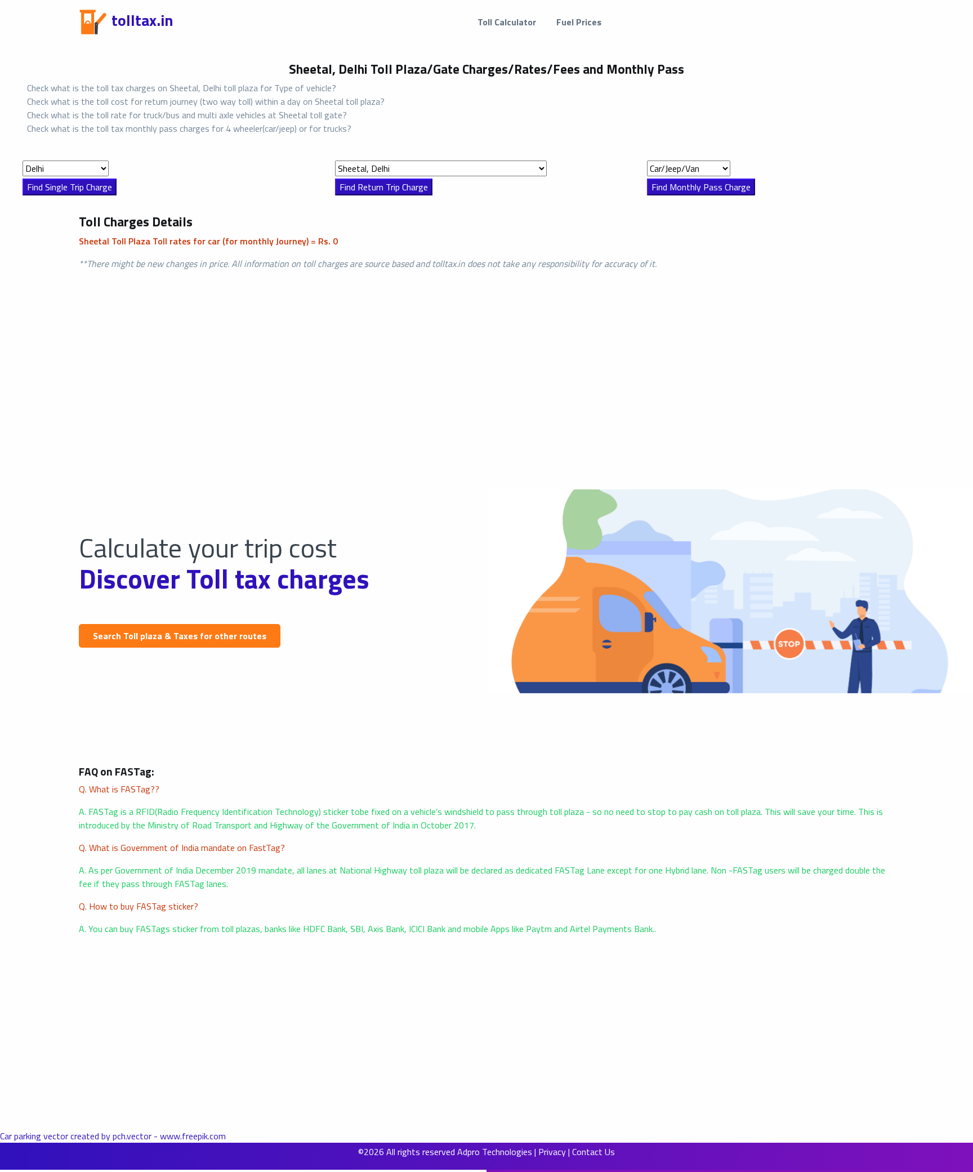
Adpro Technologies (494, 1151)
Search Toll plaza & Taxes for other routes (179, 636)
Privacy (552, 1151)
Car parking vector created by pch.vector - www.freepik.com (113, 1136)
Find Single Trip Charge (69, 187)
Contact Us (593, 1151)
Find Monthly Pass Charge (701, 187)
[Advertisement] (338, 365)
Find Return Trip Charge (384, 187)
